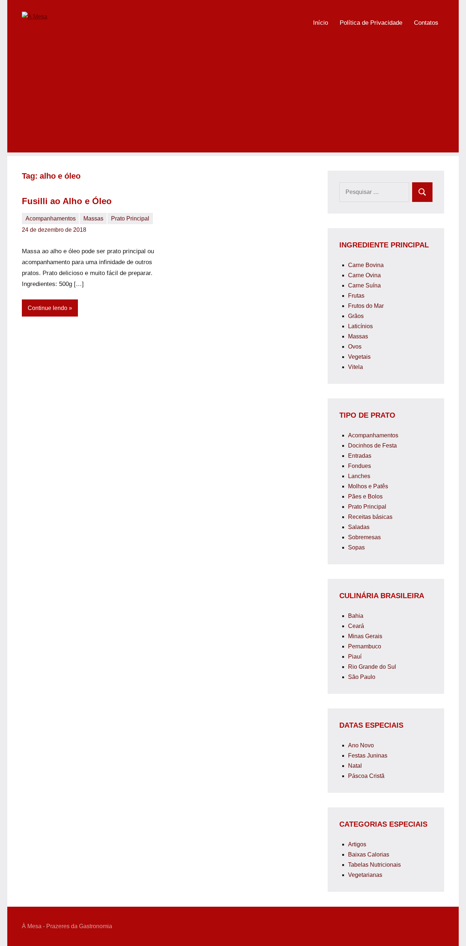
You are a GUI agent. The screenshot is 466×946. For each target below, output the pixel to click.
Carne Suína (364, 285)
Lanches (359, 476)
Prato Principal (130, 218)
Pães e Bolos (365, 496)
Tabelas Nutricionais (374, 865)
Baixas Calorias (368, 854)
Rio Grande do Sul (372, 667)
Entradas (359, 456)
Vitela (355, 367)
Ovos (355, 346)
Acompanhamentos (50, 218)
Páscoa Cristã (366, 776)
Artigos (357, 844)
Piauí (355, 656)
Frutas (356, 296)
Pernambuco (364, 646)
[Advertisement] (233, 101)
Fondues (359, 466)
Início (320, 22)
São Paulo (361, 677)
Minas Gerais (365, 636)
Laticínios (360, 326)
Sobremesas (364, 537)
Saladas (359, 527)
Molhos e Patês (368, 486)
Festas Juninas (367, 755)
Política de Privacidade (371, 22)
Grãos (356, 316)
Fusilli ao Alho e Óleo (67, 201)
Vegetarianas (365, 875)
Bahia (355, 616)
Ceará (356, 626)
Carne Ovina (364, 275)
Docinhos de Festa (372, 445)
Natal (355, 766)
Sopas (356, 547)
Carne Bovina (366, 265)
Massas (93, 218)
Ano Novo (361, 745)
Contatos (426, 22)
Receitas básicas (370, 517)
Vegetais (359, 357)
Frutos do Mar (366, 306)
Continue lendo (47, 308)
